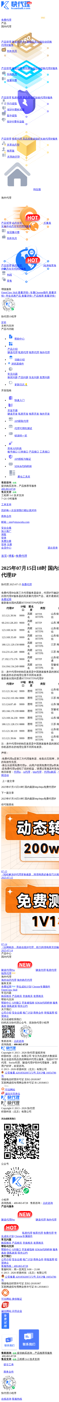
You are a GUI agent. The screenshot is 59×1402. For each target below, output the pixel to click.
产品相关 (17, 996)
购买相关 (6, 996)
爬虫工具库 (24, 476)
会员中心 (6, 547)
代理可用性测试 (23, 428)
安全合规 (17, 1012)
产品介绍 (13, 349)
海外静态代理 (24, 980)
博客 (11, 555)
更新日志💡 (21, 384)
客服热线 (17, 1399)
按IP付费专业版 (15, 121)
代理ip (17, 772)
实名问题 (34, 377)
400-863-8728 (8, 489)
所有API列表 (15, 448)
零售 (9, 280)
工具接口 (45, 451)
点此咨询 (19, 1041)
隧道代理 (13, 352)
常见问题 (13, 374)
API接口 (16, 1002)
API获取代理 (21, 421)
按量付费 (12, 80)
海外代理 (45, 352)
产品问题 (23, 377)
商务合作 (38, 1012)
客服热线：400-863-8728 (14, 1266)
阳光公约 (23, 1006)
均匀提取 (12, 103)
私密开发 (23, 413)
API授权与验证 (22, 459)
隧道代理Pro (8, 970)
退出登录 (53, 547)
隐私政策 (12, 1006)
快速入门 (19, 400)
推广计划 (28, 1012)
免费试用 (6, 599)
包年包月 (12, 51)
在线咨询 (6, 1399)
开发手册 (13, 410)
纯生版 (37, 189)
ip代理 (26, 772)
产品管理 (6, 41)
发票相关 (38, 996)
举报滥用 (49, 1012)
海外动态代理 (8, 980)
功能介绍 (20, 359)
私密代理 (23, 352)
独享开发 (34, 413)
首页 (4, 555)
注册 (9, 544)
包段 (9, 274)
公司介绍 (6, 1012)
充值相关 (28, 996)
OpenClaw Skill (9, 989)
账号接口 (13, 451)
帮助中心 (19, 338)
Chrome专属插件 (41, 986)
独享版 (10, 150)
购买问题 (13, 377)
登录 (3, 537)
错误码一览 (20, 435)
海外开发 (45, 413)
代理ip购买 (50, 772)
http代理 (37, 772)
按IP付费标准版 (16, 109)
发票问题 (45, 377)
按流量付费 (13, 232)
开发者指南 (28, 1002)
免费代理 (21, 555)
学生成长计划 (23, 986)
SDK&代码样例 (23, 466)
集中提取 (12, 115)
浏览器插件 (17, 363)
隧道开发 (13, 413)
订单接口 (23, 451)
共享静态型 (13, 156)
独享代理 (34, 352)
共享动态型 (13, 144)
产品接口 (34, 451)
